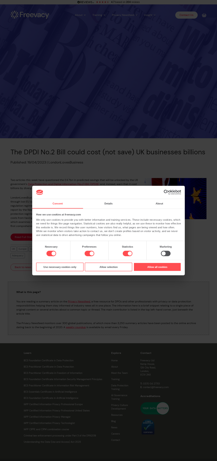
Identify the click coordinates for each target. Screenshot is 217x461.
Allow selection (109, 267)
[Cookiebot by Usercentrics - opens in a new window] (166, 192)
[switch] (89, 253)
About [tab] (159, 203)
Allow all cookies (157, 267)
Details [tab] (108, 203)
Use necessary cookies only (59, 267)
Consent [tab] (58, 203)
